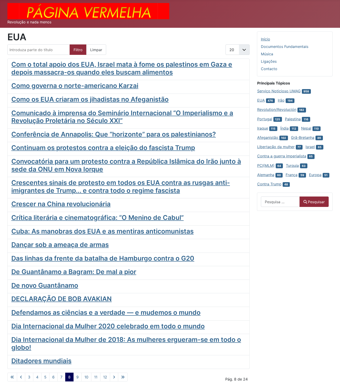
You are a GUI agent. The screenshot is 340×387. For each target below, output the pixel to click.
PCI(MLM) (266, 165)
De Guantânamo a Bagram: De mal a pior (73, 272)
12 (105, 377)
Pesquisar (316, 202)
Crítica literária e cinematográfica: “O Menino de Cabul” (97, 218)
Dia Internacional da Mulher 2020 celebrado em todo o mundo (108, 326)
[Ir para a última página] (123, 377)
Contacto (269, 68)
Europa (315, 174)
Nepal (306, 128)
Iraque (262, 128)
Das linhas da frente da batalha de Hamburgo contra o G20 (102, 258)
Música (267, 54)
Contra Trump (269, 184)
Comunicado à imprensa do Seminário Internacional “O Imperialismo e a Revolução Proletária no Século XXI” (122, 117)
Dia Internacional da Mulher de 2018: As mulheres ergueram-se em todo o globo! (126, 343)
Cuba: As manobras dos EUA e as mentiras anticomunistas (102, 231)
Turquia (292, 165)
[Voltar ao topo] (332, 378)
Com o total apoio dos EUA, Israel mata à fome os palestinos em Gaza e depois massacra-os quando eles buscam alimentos (121, 68)
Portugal (264, 119)
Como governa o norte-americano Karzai (74, 86)
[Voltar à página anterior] (21, 377)
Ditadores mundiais (41, 361)
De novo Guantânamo (44, 285)
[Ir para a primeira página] (12, 377)
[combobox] (280, 202)
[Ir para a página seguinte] (114, 377)
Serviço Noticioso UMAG (279, 91)
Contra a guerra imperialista (281, 156)
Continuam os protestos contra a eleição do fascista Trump (103, 148)
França (291, 174)
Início (265, 39)
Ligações (269, 61)
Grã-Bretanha (302, 137)
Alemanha (265, 174)
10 (86, 377)
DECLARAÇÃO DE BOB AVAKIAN (61, 299)
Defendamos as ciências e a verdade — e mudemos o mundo (106, 312)
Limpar (96, 49)
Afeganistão (268, 137)
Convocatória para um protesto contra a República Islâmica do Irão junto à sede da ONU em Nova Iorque (126, 165)
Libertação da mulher (276, 146)
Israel (310, 146)
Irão (281, 100)
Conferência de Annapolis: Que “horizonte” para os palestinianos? (113, 134)
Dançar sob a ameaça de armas (60, 245)
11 (95, 377)
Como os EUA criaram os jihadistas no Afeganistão (90, 99)
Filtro (78, 49)
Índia (284, 128)
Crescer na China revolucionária (61, 204)
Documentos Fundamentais (284, 46)
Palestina (293, 119)
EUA (261, 100)
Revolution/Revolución (276, 109)
